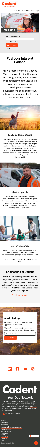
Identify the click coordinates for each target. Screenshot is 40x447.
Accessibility (4, 433)
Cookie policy (5, 422)
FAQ (2, 440)
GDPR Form (4, 435)
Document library (6, 429)
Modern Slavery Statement (12, 413)
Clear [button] (8, 49)
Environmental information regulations (11, 427)
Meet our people (20, 192)
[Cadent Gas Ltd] (9, 4)
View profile (16, 11)
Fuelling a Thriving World (20, 135)
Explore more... (20, 295)
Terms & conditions (6, 431)
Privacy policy (5, 426)
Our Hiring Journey (20, 246)
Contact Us (4, 438)
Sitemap (3, 420)
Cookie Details (5, 424)
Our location (4, 436)
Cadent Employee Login (30, 11)
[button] (29, 5)
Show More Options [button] (13, 42)
